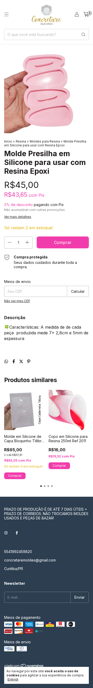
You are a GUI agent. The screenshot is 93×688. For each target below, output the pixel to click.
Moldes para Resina (45, 141)
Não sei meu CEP (17, 301)
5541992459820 (18, 551)
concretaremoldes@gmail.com (30, 560)
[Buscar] (83, 34)
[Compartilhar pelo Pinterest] (29, 361)
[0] (86, 14)
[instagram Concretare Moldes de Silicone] (6, 533)
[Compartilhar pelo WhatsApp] (7, 361)
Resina (21, 141)
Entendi (12, 679)
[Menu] (6, 14)
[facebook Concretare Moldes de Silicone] (17, 533)
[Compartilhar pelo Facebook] (14, 361)
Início (8, 141)
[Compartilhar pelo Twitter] (22, 361)
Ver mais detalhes (17, 217)
